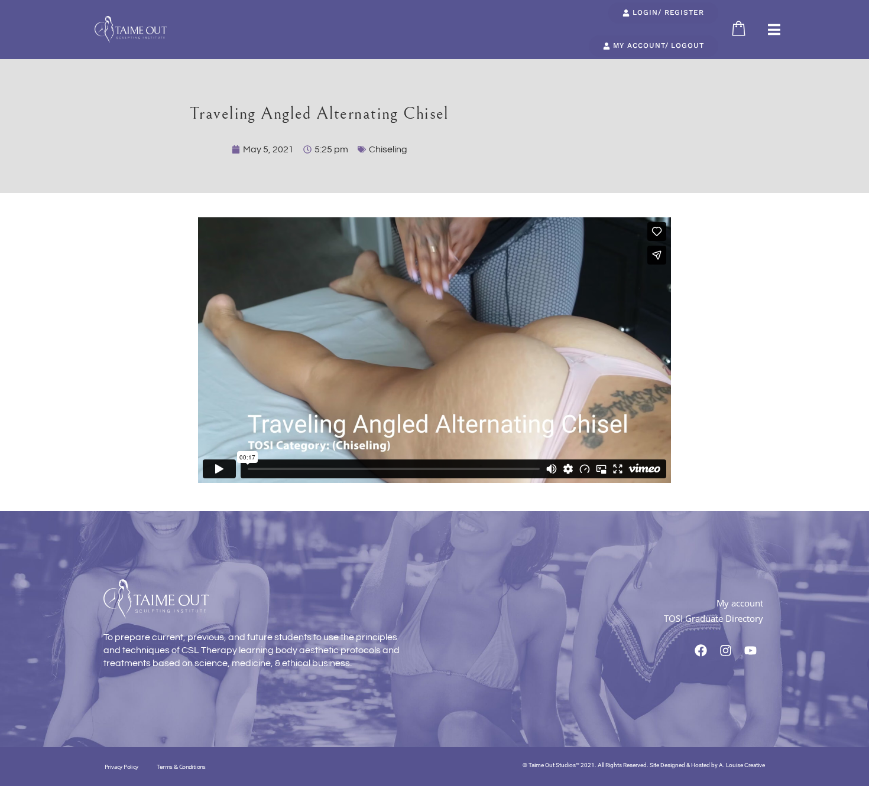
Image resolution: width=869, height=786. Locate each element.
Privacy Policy (121, 766)
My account (739, 603)
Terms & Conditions (181, 766)
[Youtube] (750, 650)
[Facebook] (701, 650)
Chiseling (388, 149)
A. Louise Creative (742, 765)
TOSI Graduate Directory (713, 618)
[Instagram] (726, 650)
